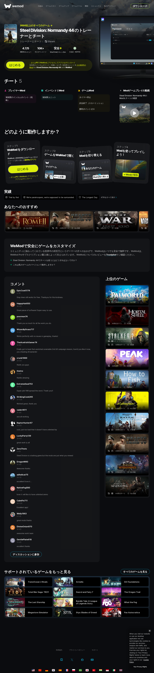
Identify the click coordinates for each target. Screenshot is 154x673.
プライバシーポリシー (77, 650)
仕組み (40, 6)
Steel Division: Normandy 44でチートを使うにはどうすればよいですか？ (45, 260)
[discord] (61, 660)
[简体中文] (39, 670)
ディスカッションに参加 (26, 554)
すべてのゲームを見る (135, 571)
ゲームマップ (64, 6)
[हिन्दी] (100, 670)
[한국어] (53, 670)
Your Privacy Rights (140, 667)
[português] (80, 670)
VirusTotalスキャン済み (58, 52)
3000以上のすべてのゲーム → (36, 25)
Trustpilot (111, 254)
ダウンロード (140, 6)
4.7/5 (25, 48)
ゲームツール (77, 6)
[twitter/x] (72, 660)
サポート (95, 650)
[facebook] (82, 660)
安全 (56, 48)
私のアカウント (110, 6)
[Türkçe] (93, 670)
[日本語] (87, 670)
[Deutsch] (46, 670)
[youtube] (92, 660)
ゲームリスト (51, 6)
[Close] (149, 630)
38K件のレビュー (25, 52)
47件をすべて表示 (108, 197)
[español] (60, 670)
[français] (66, 670)
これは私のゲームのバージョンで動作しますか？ (34, 265)
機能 (86, 6)
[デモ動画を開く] (134, 113)
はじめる (15, 65)
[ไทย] (120, 670)
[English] (33, 670)
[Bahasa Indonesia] (107, 670)
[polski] (73, 670)
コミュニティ (96, 6)
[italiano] (114, 670)
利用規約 (59, 650)
